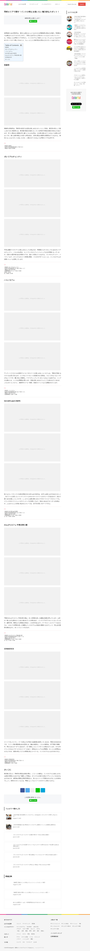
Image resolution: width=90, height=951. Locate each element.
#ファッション (73, 923)
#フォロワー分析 (55, 928)
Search (82, 4)
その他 (6, 942)
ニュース (19, 942)
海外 (38, 930)
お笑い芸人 (36, 926)
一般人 (18, 930)
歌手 (34, 930)
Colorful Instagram (8, 4)
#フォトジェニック (55, 923)
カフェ (24, 934)
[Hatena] (43, 790)
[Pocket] (32, 790)
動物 (26, 930)
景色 (29, 934)
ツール (31, 937)
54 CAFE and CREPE (11, 53)
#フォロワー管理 (77, 926)
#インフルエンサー (55, 926)
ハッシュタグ (26, 939)
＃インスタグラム (21, 926)
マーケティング (33, 4)
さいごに (7, 59)
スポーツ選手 (26, 928)
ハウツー (19, 939)
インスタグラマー (46, 4)
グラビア (19, 928)
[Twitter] (27, 790)
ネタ (24, 942)
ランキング (29, 942)
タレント (33, 928)
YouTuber (29, 926)
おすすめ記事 (22, 4)
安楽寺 (7, 47)
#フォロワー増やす (66, 926)
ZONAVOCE (8, 57)
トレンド (19, 923)
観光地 (33, 934)
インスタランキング (56, 933)
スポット (57, 4)
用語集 (33, 923)
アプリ (18, 937)
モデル (38, 928)
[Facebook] (22, 790)
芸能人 (42, 930)
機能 (32, 939)
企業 (23, 930)
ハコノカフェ (8, 51)
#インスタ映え (65, 923)
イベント (19, 934)
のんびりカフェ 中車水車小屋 (13, 55)
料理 (30, 930)
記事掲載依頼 (54, 936)
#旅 (80, 923)
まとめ (35, 942)
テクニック (37, 937)
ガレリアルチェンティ (11, 49)
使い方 (6, 937)
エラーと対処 (25, 937)
